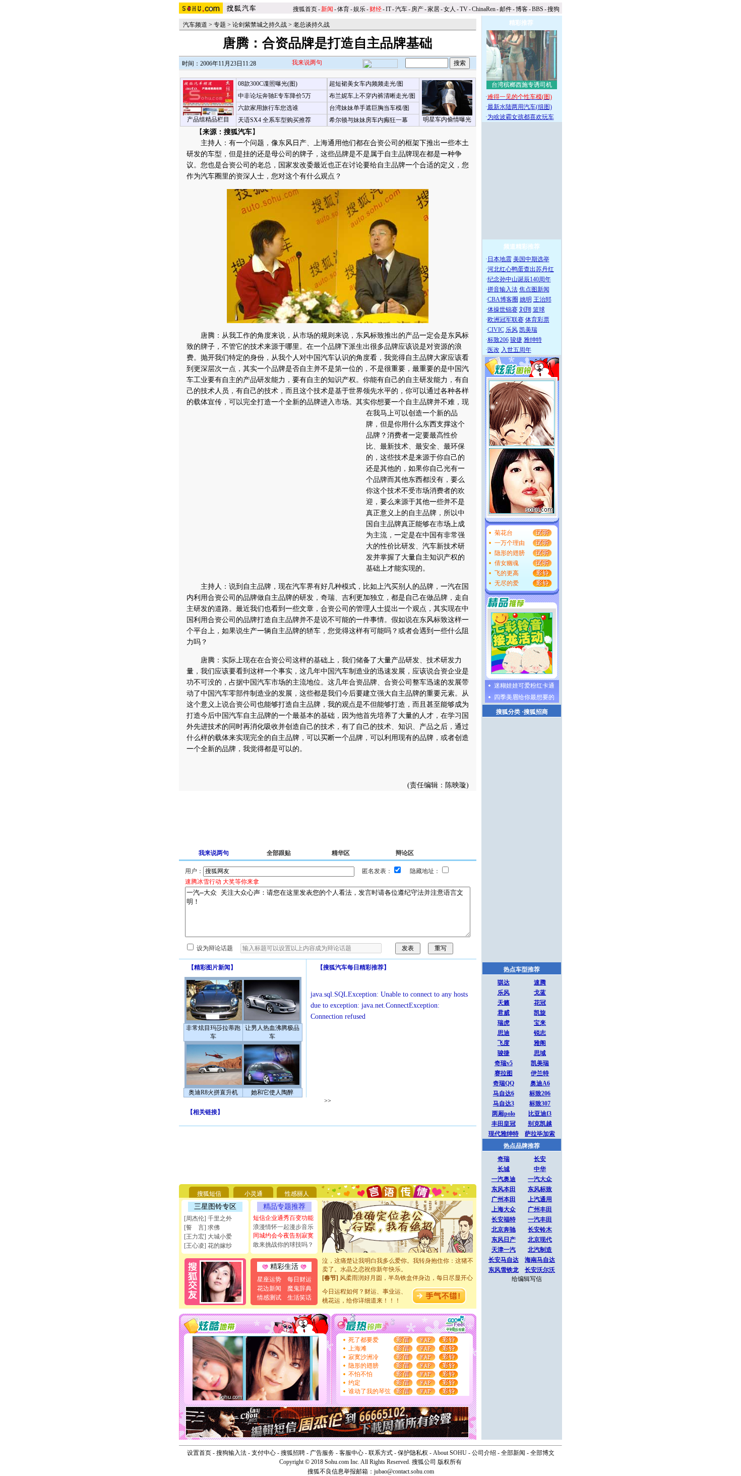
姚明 (526, 299)
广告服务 (322, 1452)
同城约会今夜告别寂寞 (283, 1235)
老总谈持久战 (311, 24)
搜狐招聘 (293, 1452)
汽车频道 (195, 24)
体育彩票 (537, 319)
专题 (220, 24)
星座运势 (269, 1279)
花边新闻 (269, 1288)
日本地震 (499, 259)
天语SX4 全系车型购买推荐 (274, 120)
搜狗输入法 (231, 1452)
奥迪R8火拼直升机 (213, 1092)
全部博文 (542, 1452)
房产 (417, 9)
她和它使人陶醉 (272, 1092)
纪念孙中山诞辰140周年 (519, 279)
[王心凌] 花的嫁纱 (208, 1245)
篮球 (539, 309)
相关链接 (205, 1112)
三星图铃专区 (215, 1206)
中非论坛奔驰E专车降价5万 (274, 95)
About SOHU (450, 1452)
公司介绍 (484, 1452)
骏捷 (516, 339)
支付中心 (264, 1452)
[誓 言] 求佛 (202, 1227)
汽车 (401, 9)
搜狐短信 (209, 1193)
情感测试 (269, 1297)
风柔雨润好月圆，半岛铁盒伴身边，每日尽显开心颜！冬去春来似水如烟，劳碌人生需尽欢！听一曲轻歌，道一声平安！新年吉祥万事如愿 (397, 1278)
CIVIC (495, 329)
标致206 (498, 339)
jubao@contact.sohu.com (404, 1471)
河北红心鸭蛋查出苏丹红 (520, 269)
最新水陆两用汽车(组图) (519, 106)
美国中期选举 (531, 259)
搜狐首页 (305, 9)
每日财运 (299, 1279)
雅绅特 (533, 339)
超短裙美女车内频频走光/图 (366, 83)
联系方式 (380, 1452)
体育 (343, 9)
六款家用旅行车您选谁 (268, 107)
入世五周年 (516, 349)
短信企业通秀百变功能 (283, 1217)
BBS (537, 9)
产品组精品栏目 (208, 119)
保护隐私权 (413, 1452)
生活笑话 (299, 1297)
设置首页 (199, 1452)
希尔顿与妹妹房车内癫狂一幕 (368, 120)
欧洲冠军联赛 (505, 319)
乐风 (512, 329)
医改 (493, 349)
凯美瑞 (528, 329)
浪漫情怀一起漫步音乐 (283, 1227)
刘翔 (525, 309)
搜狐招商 (536, 711)
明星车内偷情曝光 (447, 119)
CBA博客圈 (502, 299)
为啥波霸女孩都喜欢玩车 (520, 116)
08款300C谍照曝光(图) (267, 83)
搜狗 (554, 9)
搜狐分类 (508, 711)
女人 (450, 9)
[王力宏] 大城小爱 (208, 1236)
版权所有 (450, 1461)
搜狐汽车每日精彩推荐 (353, 967)
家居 (433, 9)
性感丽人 (297, 1193)
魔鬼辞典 (299, 1288)
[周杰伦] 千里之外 (208, 1218)
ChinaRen (484, 9)
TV (464, 9)
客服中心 (351, 1452)
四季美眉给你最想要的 (524, 697)
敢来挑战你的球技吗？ (283, 1244)
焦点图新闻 (534, 289)
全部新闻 (513, 1452)
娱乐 (359, 9)
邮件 (506, 9)
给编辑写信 (527, 1278)
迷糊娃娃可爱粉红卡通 (524, 685)
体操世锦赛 (502, 309)
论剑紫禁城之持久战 (259, 24)
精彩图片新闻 (212, 967)
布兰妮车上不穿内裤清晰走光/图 (372, 95)
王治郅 (542, 299)
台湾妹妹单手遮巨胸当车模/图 (369, 107)
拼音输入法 (502, 289)
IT (388, 9)
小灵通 (253, 1193)
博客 (522, 9)
